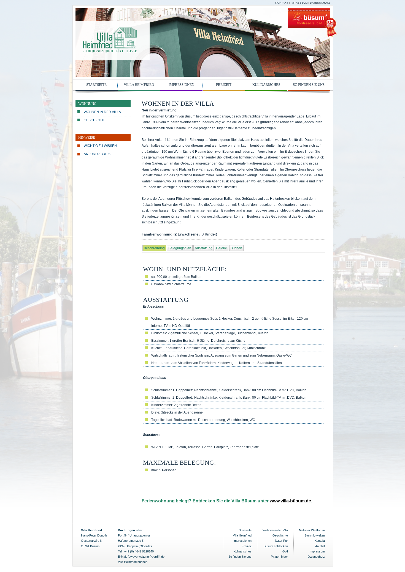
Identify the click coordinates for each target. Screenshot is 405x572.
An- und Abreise (98, 154)
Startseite (96, 85)
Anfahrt (320, 546)
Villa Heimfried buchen (132, 561)
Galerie (221, 248)
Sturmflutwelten (314, 535)
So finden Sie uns (309, 85)
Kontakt (281, 2)
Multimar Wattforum (312, 530)
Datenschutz (320, 2)
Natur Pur (281, 540)
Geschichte (95, 120)
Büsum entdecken (276, 546)
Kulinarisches (266, 85)
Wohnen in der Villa (102, 112)
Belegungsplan (179, 248)
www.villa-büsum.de (290, 501)
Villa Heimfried (139, 85)
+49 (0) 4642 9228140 (139, 551)
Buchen (236, 248)
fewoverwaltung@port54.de (146, 556)
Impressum (299, 2)
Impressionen (181, 85)
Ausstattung (203, 248)
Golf (285, 551)
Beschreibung (154, 248)
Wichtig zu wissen (100, 146)
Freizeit (223, 85)
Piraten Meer (279, 556)
